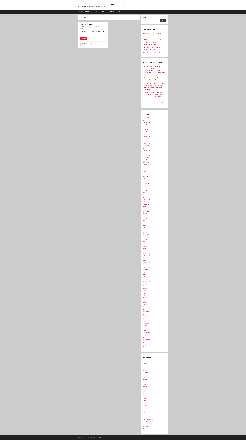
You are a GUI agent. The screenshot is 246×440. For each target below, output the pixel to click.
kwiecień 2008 (146, 349)
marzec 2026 (146, 129)
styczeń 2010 (146, 302)
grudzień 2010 (146, 276)
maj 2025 (145, 152)
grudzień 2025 (146, 136)
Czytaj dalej (83, 38)
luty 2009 (145, 325)
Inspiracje (145, 379)
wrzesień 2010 (146, 283)
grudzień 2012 (146, 227)
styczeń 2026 (146, 134)
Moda (144, 391)
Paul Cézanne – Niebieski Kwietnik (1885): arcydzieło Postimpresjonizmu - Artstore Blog (154, 85)
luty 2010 (145, 300)
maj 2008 (145, 346)
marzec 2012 (146, 243)
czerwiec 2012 (146, 237)
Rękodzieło (145, 410)
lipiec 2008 (145, 342)
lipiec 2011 (145, 260)
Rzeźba (144, 414)
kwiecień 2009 (146, 321)
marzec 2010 (146, 297)
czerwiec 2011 (146, 262)
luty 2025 (145, 159)
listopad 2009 (146, 307)
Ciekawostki (84, 43)
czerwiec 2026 (146, 122)
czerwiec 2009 (146, 316)
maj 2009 (145, 318)
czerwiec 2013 (146, 215)
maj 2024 (145, 180)
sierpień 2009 (146, 311)
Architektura (146, 361)
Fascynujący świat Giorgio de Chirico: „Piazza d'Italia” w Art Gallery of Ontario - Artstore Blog (154, 94)
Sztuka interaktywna (148, 419)
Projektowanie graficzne (149, 403)
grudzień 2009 (146, 304)
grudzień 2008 (146, 330)
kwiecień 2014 (146, 201)
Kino (144, 382)
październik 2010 (147, 281)
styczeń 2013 (146, 225)
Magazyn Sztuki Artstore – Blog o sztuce (102, 4)
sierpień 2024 (146, 173)
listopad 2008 (146, 332)
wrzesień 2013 (146, 208)
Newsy (144, 396)
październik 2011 (147, 253)
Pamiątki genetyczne (87, 24)
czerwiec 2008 (146, 344)
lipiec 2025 (145, 148)
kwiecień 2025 (146, 155)
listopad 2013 (146, 206)
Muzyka (103, 11)
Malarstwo (88, 11)
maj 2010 (145, 293)
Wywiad (145, 428)
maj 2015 (145, 190)
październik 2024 (147, 169)
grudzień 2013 (146, 204)
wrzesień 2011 (146, 255)
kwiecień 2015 (146, 192)
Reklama (145, 407)
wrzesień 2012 (146, 232)
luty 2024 (145, 185)
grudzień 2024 (146, 164)
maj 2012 (145, 239)
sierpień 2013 (146, 211)
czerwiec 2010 (146, 290)
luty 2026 (145, 131)
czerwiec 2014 (146, 199)
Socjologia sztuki (147, 417)
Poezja (144, 400)
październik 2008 (147, 335)
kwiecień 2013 (146, 220)
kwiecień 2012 (146, 241)
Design (89, 43)
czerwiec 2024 (146, 178)
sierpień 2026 (146, 117)
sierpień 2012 (146, 234)
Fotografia (145, 372)
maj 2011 (145, 265)
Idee (144, 377)
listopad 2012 (146, 229)
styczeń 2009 (146, 328)
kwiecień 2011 (146, 267)
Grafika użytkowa (147, 375)
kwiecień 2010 (146, 295)
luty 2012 (145, 246)
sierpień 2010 (146, 286)
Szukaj (144, 17)
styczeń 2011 (146, 274)
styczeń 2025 (146, 162)
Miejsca (119, 11)
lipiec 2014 (145, 197)
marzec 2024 (146, 183)
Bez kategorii (146, 365)
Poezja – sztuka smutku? (150, 104)
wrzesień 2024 (146, 171)
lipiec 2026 (145, 120)
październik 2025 (147, 141)
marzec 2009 (146, 323)
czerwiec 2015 (146, 187)
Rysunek (145, 412)
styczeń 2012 (146, 248)
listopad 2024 (146, 166)
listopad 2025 (146, 138)
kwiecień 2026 (146, 127)
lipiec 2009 (145, 314)
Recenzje (145, 405)
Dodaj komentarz (85, 45)
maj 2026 (145, 124)
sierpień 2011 (146, 258)
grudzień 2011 (146, 251)
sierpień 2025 (146, 145)
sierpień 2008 (146, 339)
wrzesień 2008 (146, 337)
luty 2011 (145, 272)
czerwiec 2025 (146, 150)
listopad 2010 (146, 279)
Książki (95, 11)
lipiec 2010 (145, 288)
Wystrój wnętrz (94, 43)
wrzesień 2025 (146, 143)
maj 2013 (145, 218)
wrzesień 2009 (146, 309)
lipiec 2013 (145, 213)
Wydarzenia (111, 11)
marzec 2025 (146, 157)
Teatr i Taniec (146, 421)
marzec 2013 (146, 223)
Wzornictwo (146, 431)
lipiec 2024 (145, 176)
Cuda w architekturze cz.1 (158, 96)
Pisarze (144, 398)
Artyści (80, 11)
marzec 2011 (146, 269)
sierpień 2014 (146, 194)
